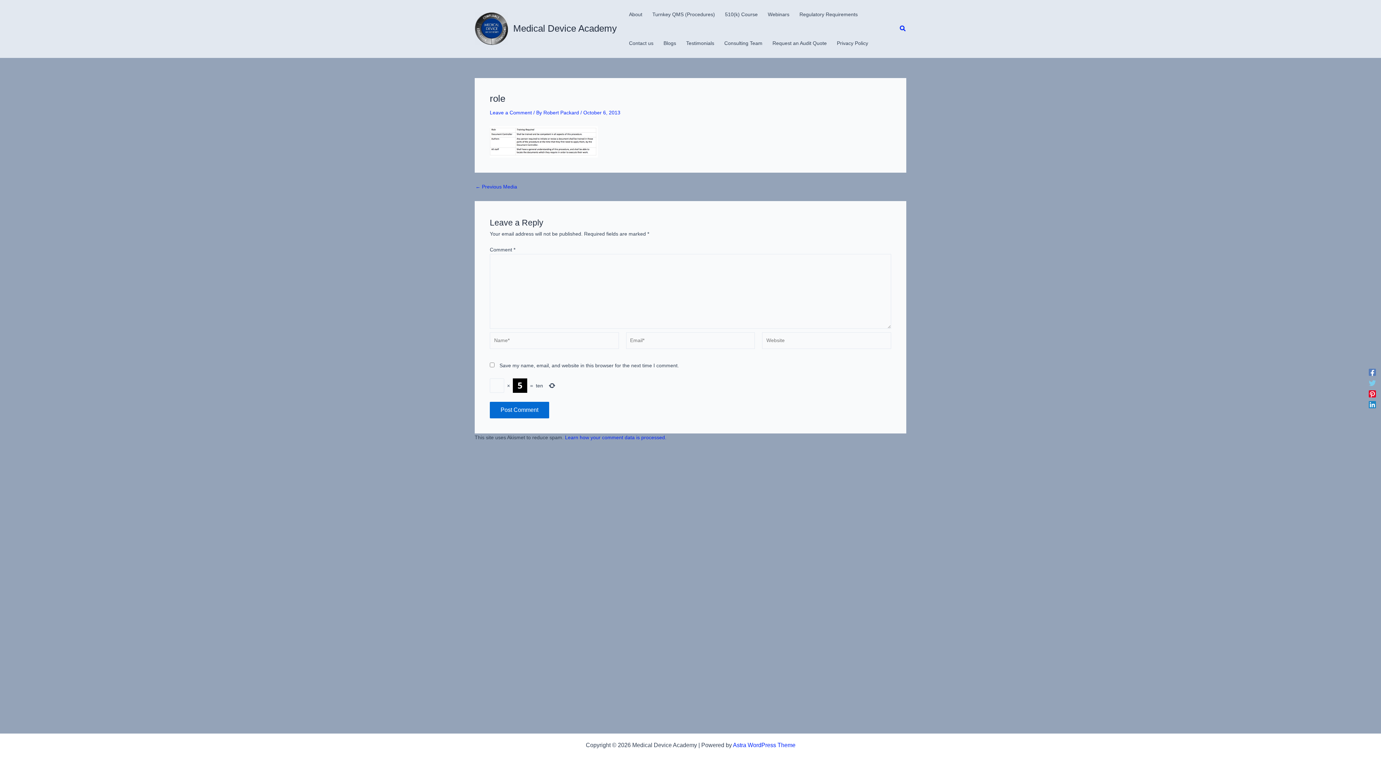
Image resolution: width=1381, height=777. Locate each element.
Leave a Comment (511, 112)
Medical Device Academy (565, 28)
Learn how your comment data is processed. (615, 437)
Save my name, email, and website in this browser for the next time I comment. (589, 365)
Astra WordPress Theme (764, 745)
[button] (903, 28)
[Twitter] (1372, 383)
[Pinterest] (1372, 393)
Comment (502, 250)
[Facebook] (1372, 372)
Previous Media (496, 186)
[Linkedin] (1372, 404)
